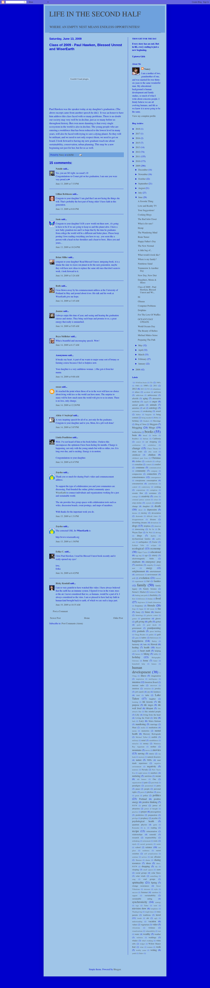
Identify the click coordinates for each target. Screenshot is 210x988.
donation (157, 526)
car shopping (151, 441)
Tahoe (146, 905)
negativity (151, 766)
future (147, 611)
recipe (135, 831)
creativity (145, 496)
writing (153, 949)
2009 (138, 165)
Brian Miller (62, 257)
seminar (135, 857)
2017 (138, 133)
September (143, 183)
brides (155, 435)
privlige (135, 818)
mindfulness (153, 740)
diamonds (139, 516)
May (140, 345)
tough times (149, 911)
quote (155, 824)
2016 (138, 138)
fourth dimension (154, 602)
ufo (147, 918)
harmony (135, 644)
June (140, 197)
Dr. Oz (151, 529)
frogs (134, 609)
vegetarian (145, 924)
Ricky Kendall (63, 583)
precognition (156, 811)
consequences (156, 477)
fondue (150, 598)
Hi (139, 296)
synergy (158, 902)
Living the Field (142, 718)
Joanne (59, 311)
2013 (138, 147)
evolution (144, 578)
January (142, 363)
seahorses (145, 850)
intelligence (153, 679)
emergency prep (153, 561)
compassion (137, 474)
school (138, 847)
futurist (158, 612)
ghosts (158, 618)
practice (135, 811)
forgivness (141, 602)
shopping (146, 866)
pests (142, 792)
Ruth (58, 285)
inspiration (140, 679)
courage (135, 496)
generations (145, 618)
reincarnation (151, 831)
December (143, 169)
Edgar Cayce (142, 552)
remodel (152, 834)
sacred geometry (146, 844)
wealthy (146, 933)
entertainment (155, 571)
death (158, 506)
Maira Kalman (155, 721)
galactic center (152, 615)
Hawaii (154, 644)
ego (146, 555)
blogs (152, 427)
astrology (153, 407)
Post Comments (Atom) (72, 623)
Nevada (145, 769)
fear (159, 592)
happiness (137, 641)
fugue (141, 609)
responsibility (150, 837)
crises (156, 499)
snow (159, 869)
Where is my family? (147, 259)
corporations (140, 490)
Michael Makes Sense (148, 335)
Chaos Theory (152, 448)
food (158, 598)
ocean (158, 775)
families (157, 581)
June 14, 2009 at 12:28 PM (68, 404)
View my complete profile (144, 115)
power (144, 805)
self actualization (151, 853)
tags (137, 905)
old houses (141, 779)
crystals (148, 503)
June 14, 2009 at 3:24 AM (67, 275)
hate (145, 644)
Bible (156, 417)
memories (145, 730)
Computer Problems (147, 305)
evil (133, 578)
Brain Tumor (143, 236)
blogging (137, 427)
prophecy (144, 818)
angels (146, 401)
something (154, 876)
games (134, 618)
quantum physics (139, 824)
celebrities (152, 445)
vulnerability (150, 931)
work (158, 946)
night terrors (142, 773)
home (145, 660)
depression (152, 509)
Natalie (59, 168)
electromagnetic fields (143, 558)
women (149, 947)
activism (157, 392)
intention (136, 682)
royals (134, 844)
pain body (154, 782)
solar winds (141, 876)
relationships (137, 834)
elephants (136, 561)
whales (135, 940)
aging (145, 398)
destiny (144, 513)
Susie (58, 219)
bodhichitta (136, 432)
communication (155, 467)
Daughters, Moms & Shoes (147, 281)
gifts (150, 621)
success (135, 892)
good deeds (152, 625)
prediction (140, 815)
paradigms (136, 785)
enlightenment (138, 571)
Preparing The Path (146, 339)
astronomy (136, 411)
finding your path (141, 595)
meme (134, 731)
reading (154, 827)
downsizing (139, 529)
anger (154, 401)
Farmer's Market (139, 592)
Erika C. (60, 551)
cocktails (148, 461)
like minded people (153, 711)
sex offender (155, 856)
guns (137, 637)
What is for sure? (145, 223)
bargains (148, 414)
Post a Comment (60, 611)
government (136, 628)
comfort (157, 464)
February (142, 358)
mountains (136, 749)
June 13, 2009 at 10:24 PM (68, 247)
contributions (153, 483)
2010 (138, 161)
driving (158, 532)
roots (155, 840)
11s (151, 382)
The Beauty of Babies (148, 330)
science (148, 847)
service (144, 857)
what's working (147, 940)
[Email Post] (80, 154)
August (141, 188)
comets (148, 464)
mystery (141, 757)
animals (153, 404)
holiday (136, 657)
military (135, 740)
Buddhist (135, 438)
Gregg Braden (140, 634)
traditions (147, 915)
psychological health (143, 821)
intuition (135, 688)
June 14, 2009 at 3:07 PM (67, 427)
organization (136, 782)
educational (155, 551)
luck (133, 721)
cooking (157, 486)
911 (148, 389)
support (134, 895)
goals (139, 625)
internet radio (138, 685)
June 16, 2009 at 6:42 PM (67, 572)
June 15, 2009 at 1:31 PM (67, 516)
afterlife (135, 398)
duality (153, 535)
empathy (150, 565)
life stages (148, 704)
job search (139, 691)
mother (153, 746)
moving (141, 753)
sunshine (155, 892)
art (144, 408)
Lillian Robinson (64, 194)
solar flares (156, 872)
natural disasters (154, 756)
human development (141, 669)
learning (135, 702)
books (149, 431)
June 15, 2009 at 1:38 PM (67, 541)
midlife (154, 737)
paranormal (149, 785)
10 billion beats (141, 382)
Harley (154, 641)
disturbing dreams (139, 522)
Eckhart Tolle (138, 545)
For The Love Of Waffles (149, 314)
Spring (154, 882)
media (143, 727)
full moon (150, 609)
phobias (150, 792)
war (159, 931)
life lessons (147, 701)
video (155, 924)
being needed (146, 417)
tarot (155, 905)
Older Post (118, 617)
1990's (146, 385)
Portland (143, 798)
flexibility (154, 595)
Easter (154, 542)
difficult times (152, 516)
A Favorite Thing (145, 201)
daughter (146, 506)
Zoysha (59, 472)
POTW (134, 805)
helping (158, 650)
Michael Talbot (142, 737)
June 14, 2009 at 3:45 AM (67, 300)
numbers (154, 772)
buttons (145, 438)
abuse (137, 392)
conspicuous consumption (146, 480)
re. (145, 827)
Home (87, 617)
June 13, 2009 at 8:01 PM (67, 208)
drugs (139, 535)
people (147, 788)
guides (151, 634)
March (141, 354)
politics (157, 795)
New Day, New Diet (147, 275)
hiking (146, 653)
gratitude (141, 631)
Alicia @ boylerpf (64, 415)
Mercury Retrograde (152, 734)
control (134, 487)
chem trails (137, 451)
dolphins (147, 526)
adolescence (152, 395)
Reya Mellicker (63, 336)
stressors (147, 889)
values (134, 924)
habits (144, 637)
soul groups (149, 879)
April (141, 349)
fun (159, 608)
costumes (153, 493)
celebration (136, 445)
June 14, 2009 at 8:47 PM (67, 461)
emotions (139, 565)
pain (146, 782)
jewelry (158, 688)
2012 (138, 151)
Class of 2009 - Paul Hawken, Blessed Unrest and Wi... (147, 289)
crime (156, 496)
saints (158, 844)
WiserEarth (61, 492)
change (136, 448)
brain (134, 435)
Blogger (117, 969)
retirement (146, 841)
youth (134, 953)
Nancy (147, 69)
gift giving (139, 621)
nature (139, 759)
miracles (135, 743)
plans (159, 792)
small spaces (148, 869)
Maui (134, 727)
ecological (138, 548)
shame (147, 860)
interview (153, 685)
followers (141, 598)
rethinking (136, 841)
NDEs (149, 760)
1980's (137, 385)
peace (138, 788)
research (135, 837)
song (133, 879)
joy (148, 691)
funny (138, 612)
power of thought (151, 808)
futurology (139, 615)
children (151, 454)
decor (140, 509)
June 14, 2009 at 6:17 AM (67, 344)
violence (151, 927)
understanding (137, 921)
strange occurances (140, 885)
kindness (157, 691)
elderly (154, 555)
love (155, 717)
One (154, 779)
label (138, 695)
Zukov (141, 953)
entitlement (139, 574)
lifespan (149, 708)
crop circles (137, 502)
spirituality (138, 882)
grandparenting (154, 627)
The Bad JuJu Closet (147, 219)
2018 (138, 128)
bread (145, 435)
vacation (152, 921)
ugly (155, 918)
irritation (147, 688)
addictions (139, 395)
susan (58, 386)
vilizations (136, 927)
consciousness (138, 477)
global (158, 621)
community (140, 470)
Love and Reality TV (147, 205)
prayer (144, 811)
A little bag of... (145, 250)
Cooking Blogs (145, 214)
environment (152, 574)
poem (137, 795)
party (159, 785)
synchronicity (139, 902)
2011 (138, 156)
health (146, 647)
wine (142, 947)
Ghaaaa (141, 301)
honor (155, 660)
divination (154, 522)
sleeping (135, 869)
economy (155, 548)
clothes (138, 461)
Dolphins (142, 310)
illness (143, 675)
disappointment (137, 519)
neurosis (135, 769)
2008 (138, 369)
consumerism (137, 483)
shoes (148, 863)
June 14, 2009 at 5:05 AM (67, 325)
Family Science (150, 588)
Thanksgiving (137, 911)
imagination (156, 675)
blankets (146, 421)
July (140, 192)
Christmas (156, 457)
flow (133, 598)
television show (139, 908)
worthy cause (141, 950)
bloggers (154, 424)
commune (140, 467)
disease (153, 519)
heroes (137, 654)
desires (134, 513)
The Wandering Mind (147, 232)
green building (155, 631)
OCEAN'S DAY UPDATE (145, 320)
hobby (156, 654)
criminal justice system (141, 499)
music (151, 753)
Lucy (141, 720)
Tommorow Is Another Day (148, 269)
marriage (153, 724)
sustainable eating (142, 898)
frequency (139, 605)
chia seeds (152, 451)
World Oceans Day (146, 326)
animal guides (138, 404)
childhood (136, 454)
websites (140, 937)
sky (156, 866)
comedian (138, 464)
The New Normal (146, 245)
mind (143, 740)
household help (138, 664)
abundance (157, 389)
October (142, 178)
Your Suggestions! (146, 210)
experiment (139, 581)
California (157, 438)
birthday (135, 420)
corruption (153, 490)
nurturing (136, 775)
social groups (141, 872)
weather (157, 934)
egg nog (138, 555)
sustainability (150, 895)
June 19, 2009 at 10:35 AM (68, 604)
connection (152, 473)
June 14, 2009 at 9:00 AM (67, 376)
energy (149, 567)
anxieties (135, 408)
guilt (159, 634)
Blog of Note (140, 424)
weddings (152, 937)
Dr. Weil (149, 532)
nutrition (148, 776)
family (141, 584)
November (143, 174)
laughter (152, 698)
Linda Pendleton (64, 437)
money (146, 743)
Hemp (140, 227)
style (156, 889)
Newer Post (55, 617)
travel (158, 914)
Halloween (154, 637)
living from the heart (152, 714)
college (158, 461)
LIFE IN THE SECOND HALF (95, 13)
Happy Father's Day (147, 241)
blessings (157, 420)
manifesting (141, 724)
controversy (146, 487)
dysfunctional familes (141, 538)
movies (157, 750)
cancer (138, 441)
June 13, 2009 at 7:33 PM (67, 183)
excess (158, 578)
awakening (147, 411)
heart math (145, 650)
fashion (152, 592)
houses (154, 664)
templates (154, 908)
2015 (138, 142)
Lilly (137, 714)
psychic (155, 818)
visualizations (137, 931)
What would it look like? (149, 254)
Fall (148, 581)
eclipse (153, 545)
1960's (158, 382)
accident (147, 392)
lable (147, 695)
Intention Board (151, 682)
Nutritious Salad (145, 263)
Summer (144, 892)
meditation (153, 727)
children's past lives (140, 458)
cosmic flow (137, 493)
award (158, 411)
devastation (156, 513)
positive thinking (149, 801)
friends (151, 605)
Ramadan (135, 827)
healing (135, 647)
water (137, 934)
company (154, 471)
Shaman (139, 860)
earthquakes (143, 542)
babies (138, 414)
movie (147, 750)
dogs (134, 525)
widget (142, 943)
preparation (152, 815)
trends (139, 918)
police (145, 795)
